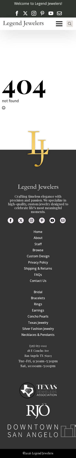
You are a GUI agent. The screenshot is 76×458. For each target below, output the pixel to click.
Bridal (38, 292)
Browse (38, 250)
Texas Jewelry (38, 323)
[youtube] (51, 13)
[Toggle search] (69, 24)
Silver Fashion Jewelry (38, 329)
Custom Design (38, 256)
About (38, 238)
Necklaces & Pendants (38, 335)
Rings (38, 304)
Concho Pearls (38, 316)
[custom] (42, 13)
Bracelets (38, 298)
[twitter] (25, 13)
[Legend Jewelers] (23, 24)
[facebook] (17, 13)
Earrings (38, 310)
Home (38, 232)
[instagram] (34, 13)
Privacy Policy (38, 262)
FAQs (38, 275)
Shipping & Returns (38, 268)
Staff (38, 244)
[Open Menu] (59, 24)
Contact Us (38, 281)
